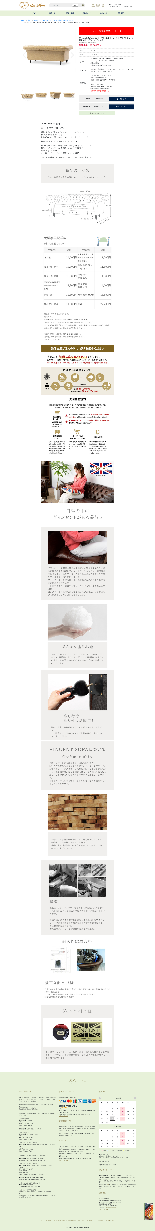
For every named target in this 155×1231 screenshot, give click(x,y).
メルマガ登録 (99, 1220)
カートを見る (110, 1220)
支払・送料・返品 (59, 1220)
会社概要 (121, 13)
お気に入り (104, 13)
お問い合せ (122, 99)
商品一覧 (52, 13)
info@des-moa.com (110, 1207)
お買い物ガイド (87, 13)
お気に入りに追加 (98, 113)
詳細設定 (75, 5)
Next (72, 54)
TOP (34, 13)
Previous (24, 54)
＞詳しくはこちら (63, 1116)
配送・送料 (70, 13)
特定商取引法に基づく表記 (76, 1220)
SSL (108, 1184)
